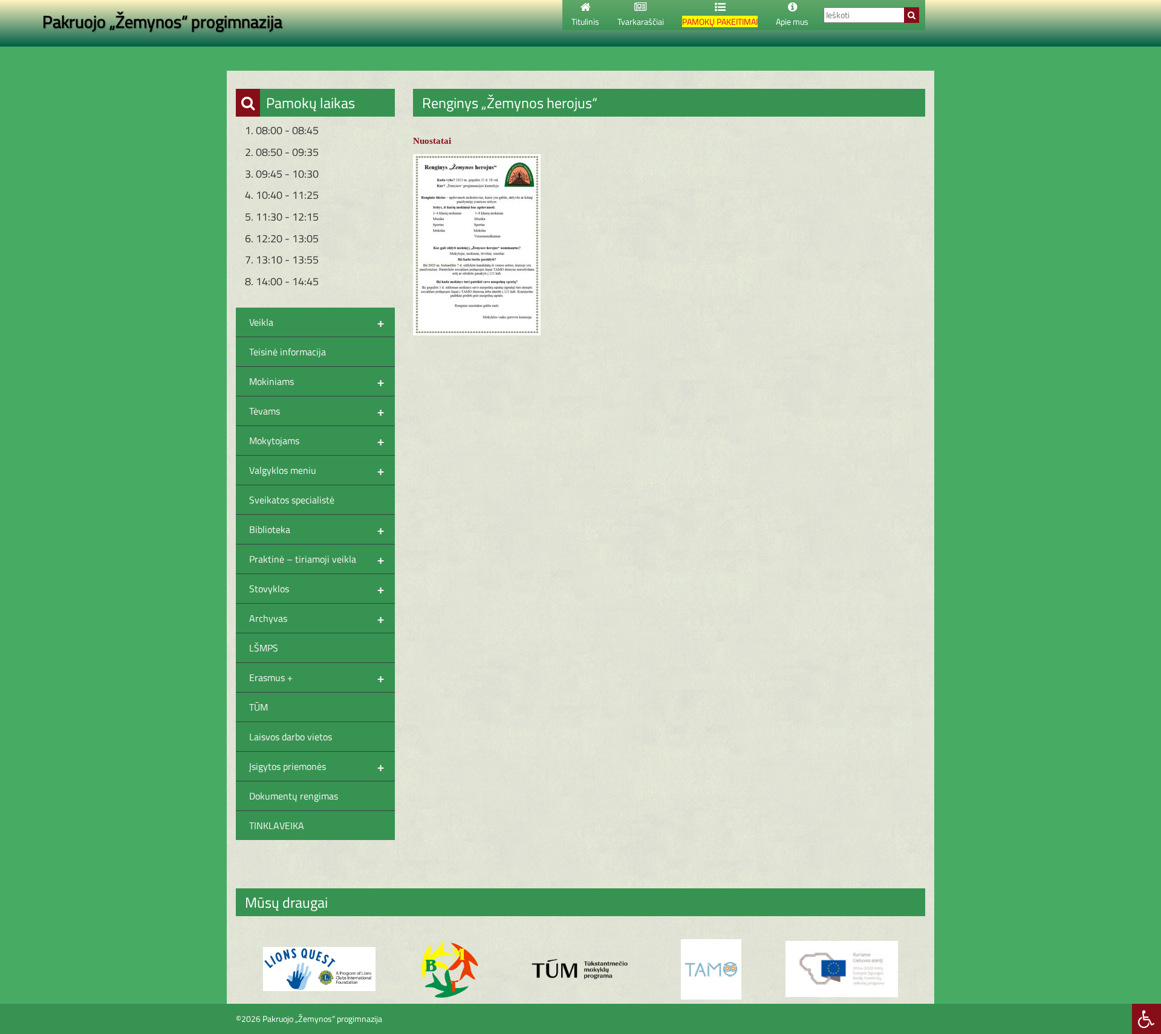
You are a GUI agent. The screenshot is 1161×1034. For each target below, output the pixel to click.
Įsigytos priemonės (316, 766)
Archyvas (316, 618)
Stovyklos (316, 588)
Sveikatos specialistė (291, 499)
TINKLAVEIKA (276, 825)
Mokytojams (316, 440)
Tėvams (316, 410)
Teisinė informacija (287, 351)
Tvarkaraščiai (640, 21)
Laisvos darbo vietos (290, 736)
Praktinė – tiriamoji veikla (316, 559)
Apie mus (792, 21)
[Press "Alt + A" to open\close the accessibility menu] (1146, 1019)
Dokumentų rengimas (293, 796)
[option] (319, 969)
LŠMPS (263, 647)
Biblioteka (316, 529)
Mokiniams (316, 381)
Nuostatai (432, 141)
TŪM (258, 707)
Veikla (316, 322)
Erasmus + (316, 677)
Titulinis (585, 21)
